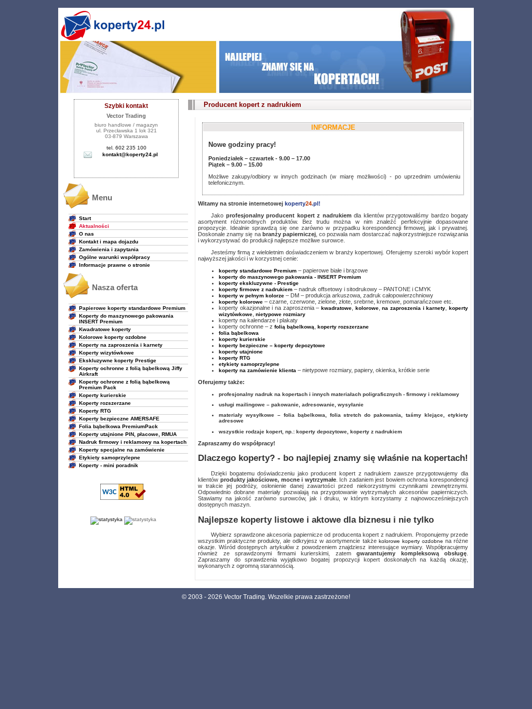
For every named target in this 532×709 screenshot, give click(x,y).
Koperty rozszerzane (105, 403)
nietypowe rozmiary (280, 314)
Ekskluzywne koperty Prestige (117, 360)
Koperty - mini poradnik (108, 465)
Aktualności (94, 226)
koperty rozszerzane (343, 327)
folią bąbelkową (294, 327)
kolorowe (367, 308)
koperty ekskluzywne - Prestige (259, 283)
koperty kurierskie (242, 339)
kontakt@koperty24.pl (130, 154)
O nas (86, 234)
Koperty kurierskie (102, 395)
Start (85, 218)
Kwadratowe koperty (105, 329)
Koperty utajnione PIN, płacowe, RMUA (128, 434)
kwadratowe (336, 308)
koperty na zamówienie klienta (257, 370)
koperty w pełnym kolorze (251, 295)
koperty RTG (234, 358)
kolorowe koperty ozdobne (411, 541)
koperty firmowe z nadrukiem (255, 289)
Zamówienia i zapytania (109, 249)
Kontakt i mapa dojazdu (108, 241)
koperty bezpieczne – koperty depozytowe (272, 345)
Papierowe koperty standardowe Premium (132, 308)
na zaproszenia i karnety (413, 308)
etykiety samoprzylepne (249, 364)
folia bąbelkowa (239, 333)
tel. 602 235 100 (127, 148)
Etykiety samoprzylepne (109, 457)
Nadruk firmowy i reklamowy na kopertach (133, 442)
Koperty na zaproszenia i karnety (121, 345)
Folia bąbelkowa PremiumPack (118, 426)
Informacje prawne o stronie (114, 265)
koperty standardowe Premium (258, 271)
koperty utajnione (241, 351)
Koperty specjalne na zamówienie (122, 450)
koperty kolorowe (241, 302)
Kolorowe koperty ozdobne (113, 337)
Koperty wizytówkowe (106, 353)
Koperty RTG (95, 411)
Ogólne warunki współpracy (114, 257)
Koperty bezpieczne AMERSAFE (119, 418)
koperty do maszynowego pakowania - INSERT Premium (290, 277)
